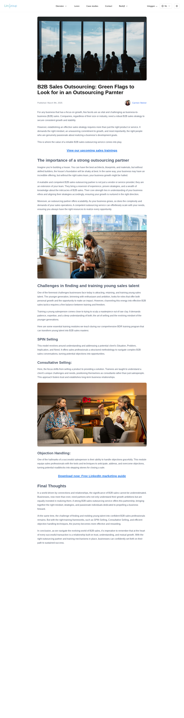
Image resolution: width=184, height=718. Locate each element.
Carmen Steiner (139, 103)
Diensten (60, 6)
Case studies (92, 6)
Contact (108, 6)
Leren (76, 6)
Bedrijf (122, 6)
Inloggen (152, 6)
